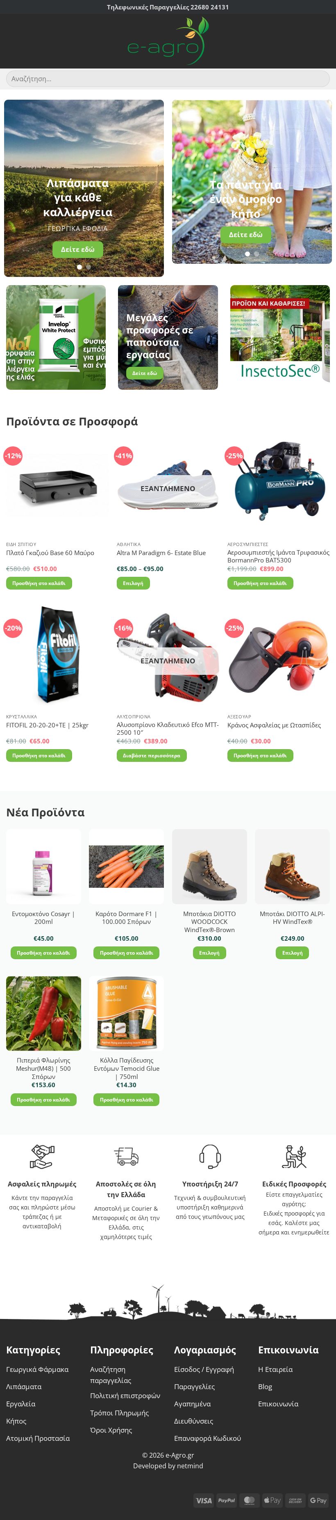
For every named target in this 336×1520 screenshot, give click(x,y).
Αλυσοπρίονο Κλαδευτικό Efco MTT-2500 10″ (168, 729)
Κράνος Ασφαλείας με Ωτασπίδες (274, 725)
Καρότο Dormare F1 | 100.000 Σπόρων (126, 918)
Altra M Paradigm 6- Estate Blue (161, 553)
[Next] (150, 188)
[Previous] (17, 188)
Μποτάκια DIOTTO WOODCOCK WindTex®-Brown (209, 922)
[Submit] (320, 79)
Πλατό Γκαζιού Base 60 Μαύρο (50, 553)
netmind (190, 1465)
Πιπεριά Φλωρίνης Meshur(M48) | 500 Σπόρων (43, 1068)
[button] (11, 41)
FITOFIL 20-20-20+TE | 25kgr (47, 725)
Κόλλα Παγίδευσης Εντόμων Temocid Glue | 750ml (126, 1068)
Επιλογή (133, 583)
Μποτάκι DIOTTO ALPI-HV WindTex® (292, 918)
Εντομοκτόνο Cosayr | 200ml (43, 918)
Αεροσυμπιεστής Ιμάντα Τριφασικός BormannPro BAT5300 (278, 557)
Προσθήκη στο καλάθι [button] (39, 583)
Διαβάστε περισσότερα (151, 755)
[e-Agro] (168, 41)
